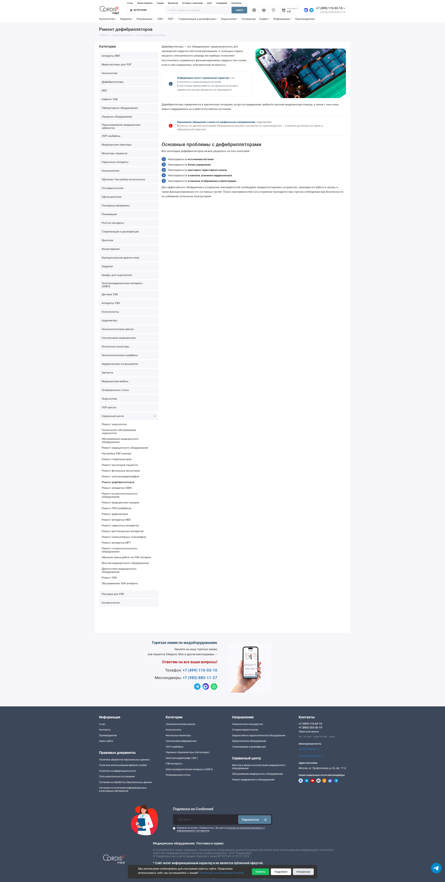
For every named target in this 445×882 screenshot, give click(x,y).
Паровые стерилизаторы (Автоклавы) (187, 752)
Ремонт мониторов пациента (120, 465)
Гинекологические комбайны (120, 355)
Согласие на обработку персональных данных (125, 782)
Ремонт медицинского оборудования (125, 447)
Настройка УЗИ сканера (116, 453)
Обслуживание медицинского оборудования (120, 440)
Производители (305, 19)
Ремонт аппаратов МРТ (116, 542)
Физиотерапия (111, 249)
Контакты (236, 3)
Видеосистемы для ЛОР (116, 64)
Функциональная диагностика (120, 257)
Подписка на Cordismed (193, 809)
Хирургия (125, 19)
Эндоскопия (228, 19)
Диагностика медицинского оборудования (119, 570)
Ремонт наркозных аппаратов (120, 525)
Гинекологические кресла (118, 329)
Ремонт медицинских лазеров (120, 502)
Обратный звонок (309, 731)
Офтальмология (111, 196)
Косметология (111, 602)
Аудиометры (109, 320)
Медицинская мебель (115, 381)
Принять (260, 871)
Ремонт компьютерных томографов (124, 537)
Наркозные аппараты (115, 162)
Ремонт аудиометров (115, 514)
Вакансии (173, 3)
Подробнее (281, 871)
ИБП (104, 90)
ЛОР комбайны (111, 136)
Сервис (263, 19)
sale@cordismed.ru (309, 749)
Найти (239, 10)
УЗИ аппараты (174, 763)
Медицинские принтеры (117, 144)
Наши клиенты (145, 3)
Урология (107, 240)
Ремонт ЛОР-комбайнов (116, 508)
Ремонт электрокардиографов (120, 476)
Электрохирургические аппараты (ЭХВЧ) (122, 285)
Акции (160, 3)
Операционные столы (115, 390)
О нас (130, 3)
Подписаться (250, 819)
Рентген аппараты (113, 222)
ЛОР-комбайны (174, 746)
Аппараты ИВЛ (111, 55)
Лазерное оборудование (117, 116)
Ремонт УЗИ (109, 577)
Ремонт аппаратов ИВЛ (116, 519)
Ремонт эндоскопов (114, 424)
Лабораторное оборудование (120, 108)
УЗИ (159, 19)
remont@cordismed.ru (311, 756)
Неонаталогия (110, 170)
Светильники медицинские (119, 337)
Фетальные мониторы (115, 346)
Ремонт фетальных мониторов (121, 470)
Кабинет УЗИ (110, 99)
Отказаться (303, 871)
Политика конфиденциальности (117, 770)
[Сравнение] (263, 10)
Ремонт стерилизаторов (117, 459)
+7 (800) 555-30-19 (310, 727)
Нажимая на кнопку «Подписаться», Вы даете (221, 829)
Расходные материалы (116, 205)
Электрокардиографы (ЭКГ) (182, 758)
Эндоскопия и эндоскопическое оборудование (258, 735)
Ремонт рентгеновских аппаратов (123, 531)
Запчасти (107, 372)
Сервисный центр (113, 416)
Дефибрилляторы (113, 81)
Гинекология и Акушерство (247, 724)
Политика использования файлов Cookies (123, 765)
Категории (140, 10)
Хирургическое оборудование (249, 741)
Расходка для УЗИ (113, 594)
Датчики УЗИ (110, 294)
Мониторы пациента (114, 153)
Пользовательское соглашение (117, 776)
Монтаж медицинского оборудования (125, 563)
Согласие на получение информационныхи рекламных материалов (123, 789)
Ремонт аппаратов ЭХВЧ (117, 488)
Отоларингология (112, 188)
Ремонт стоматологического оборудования (119, 550)
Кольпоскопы (110, 311)
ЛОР (170, 19)
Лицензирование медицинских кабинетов (121, 126)
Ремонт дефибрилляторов (118, 482)
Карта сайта (106, 741)
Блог (209, 3)
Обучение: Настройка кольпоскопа (123, 179)
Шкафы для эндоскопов (117, 275)
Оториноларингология (245, 729)
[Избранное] (273, 10)
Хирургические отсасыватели (120, 364)
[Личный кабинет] (254, 10)
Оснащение (249, 19)
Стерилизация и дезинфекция (197, 19)
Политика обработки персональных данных (124, 759)
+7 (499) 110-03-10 (329, 8)
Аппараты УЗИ (111, 303)
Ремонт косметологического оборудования (119, 495)
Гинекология (107, 19)
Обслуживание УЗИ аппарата (120, 583)
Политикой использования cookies (221, 873)
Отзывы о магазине (192, 3)
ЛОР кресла (109, 407)
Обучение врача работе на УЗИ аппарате (126, 557)
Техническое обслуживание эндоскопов (119, 431)
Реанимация (144, 19)
